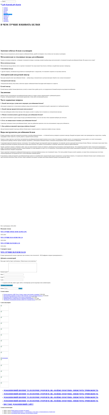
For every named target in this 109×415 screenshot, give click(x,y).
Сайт (2, 280)
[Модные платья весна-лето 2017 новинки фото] (5, 315)
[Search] (1, 1)
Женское (6, 18)
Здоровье (6, 19)
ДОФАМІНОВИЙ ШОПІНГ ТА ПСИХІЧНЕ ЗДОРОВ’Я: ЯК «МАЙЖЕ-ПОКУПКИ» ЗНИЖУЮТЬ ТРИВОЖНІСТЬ (51, 390)
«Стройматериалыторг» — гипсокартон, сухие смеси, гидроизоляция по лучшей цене (33, 411)
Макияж (6, 13)
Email (2, 277)
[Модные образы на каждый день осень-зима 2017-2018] (5, 363)
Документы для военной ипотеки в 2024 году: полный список (19, 299)
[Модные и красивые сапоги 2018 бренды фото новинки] (5, 339)
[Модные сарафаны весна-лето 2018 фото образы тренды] (5, 369)
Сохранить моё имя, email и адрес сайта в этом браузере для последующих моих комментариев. (26, 282)
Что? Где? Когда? (8, 14)
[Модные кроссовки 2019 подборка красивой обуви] (5, 333)
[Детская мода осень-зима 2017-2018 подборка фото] (5, 375)
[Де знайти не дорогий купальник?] (4, 358)
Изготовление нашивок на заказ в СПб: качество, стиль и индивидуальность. (23, 295)
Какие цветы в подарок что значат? (20, 410)
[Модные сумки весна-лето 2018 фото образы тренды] (5, 350)
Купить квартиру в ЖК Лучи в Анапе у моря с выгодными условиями (21, 294)
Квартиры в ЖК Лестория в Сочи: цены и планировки (17, 297)
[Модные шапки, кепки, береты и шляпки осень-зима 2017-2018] (5, 381)
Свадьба (6, 10)
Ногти (5, 11)
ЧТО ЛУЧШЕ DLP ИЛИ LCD (10, 243)
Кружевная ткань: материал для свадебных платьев (24, 413)
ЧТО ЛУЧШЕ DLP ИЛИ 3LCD (13, 252)
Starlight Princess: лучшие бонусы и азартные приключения (18, 298)
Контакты (6, 21)
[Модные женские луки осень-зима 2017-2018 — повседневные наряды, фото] (5, 310)
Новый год (6, 15)
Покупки (6, 17)
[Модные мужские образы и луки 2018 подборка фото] (5, 345)
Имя (2, 274)
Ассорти (6, 9)
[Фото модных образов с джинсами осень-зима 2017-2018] (5, 356)
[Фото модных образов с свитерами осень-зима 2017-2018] (5, 321)
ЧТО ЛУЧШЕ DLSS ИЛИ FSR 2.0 (12, 237)
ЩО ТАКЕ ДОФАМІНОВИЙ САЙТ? (19, 404)
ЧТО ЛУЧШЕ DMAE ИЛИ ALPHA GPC (14, 232)
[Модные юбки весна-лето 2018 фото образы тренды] (5, 387)
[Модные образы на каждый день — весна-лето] (5, 327)
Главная (6, 7)
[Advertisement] (54, 38)
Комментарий (4, 271)
